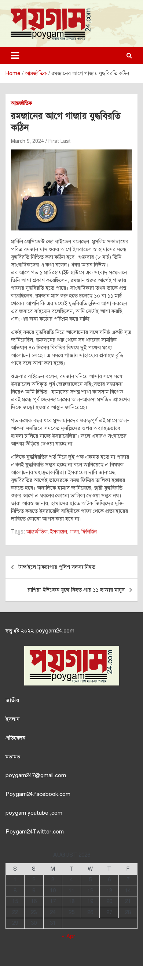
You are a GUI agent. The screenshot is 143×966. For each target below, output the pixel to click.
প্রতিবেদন (15, 737)
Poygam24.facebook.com (38, 794)
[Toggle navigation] (15, 55)
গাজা (74, 532)
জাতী (11, 700)
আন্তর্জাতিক (21, 103)
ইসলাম (12, 719)
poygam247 (20, 775)
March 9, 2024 (27, 141)
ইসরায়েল (58, 532)
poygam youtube (28, 813)
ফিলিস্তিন (89, 532)
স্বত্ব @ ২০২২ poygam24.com (40, 630)
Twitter (42, 831)
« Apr (68, 936)
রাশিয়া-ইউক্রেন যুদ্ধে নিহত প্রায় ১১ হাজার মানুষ (76, 589)
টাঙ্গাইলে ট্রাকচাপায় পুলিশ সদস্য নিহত (56, 567)
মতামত (13, 756)
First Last (59, 141)
